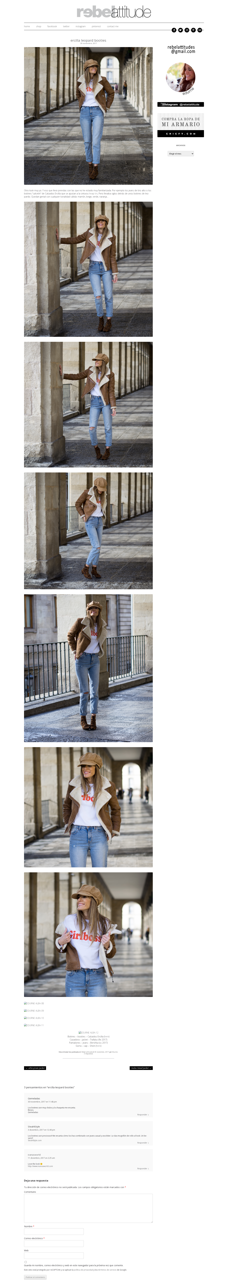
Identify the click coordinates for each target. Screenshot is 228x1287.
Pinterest (96, 26)
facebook (52, 26)
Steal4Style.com (35, 1140)
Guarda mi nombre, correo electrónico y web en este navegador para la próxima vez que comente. (73, 1265)
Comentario (30, 1191)
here (106, 1036)
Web (26, 1250)
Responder (142, 1114)
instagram (81, 26)
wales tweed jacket (141, 1068)
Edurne (115, 1052)
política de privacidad (83, 1270)
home (27, 26)
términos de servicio (107, 1270)
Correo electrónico (34, 1238)
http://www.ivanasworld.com (40, 1166)
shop (38, 26)
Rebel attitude (87, 1052)
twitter (66, 26)
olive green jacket (35, 1068)
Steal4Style (34, 1126)
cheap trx (93, 193)
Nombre (29, 1226)
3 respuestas (88, 1054)
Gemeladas (34, 1098)
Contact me (112, 26)
